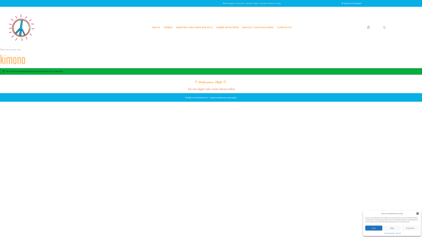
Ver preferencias (410, 228)
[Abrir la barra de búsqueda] (384, 27)
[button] (418, 213)
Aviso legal (398, 233)
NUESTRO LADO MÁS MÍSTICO (194, 27)
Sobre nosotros (227, 27)
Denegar (392, 228)
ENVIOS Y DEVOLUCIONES (258, 27)
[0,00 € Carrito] (368, 27)
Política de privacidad (389, 233)
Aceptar (374, 228)
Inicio (156, 27)
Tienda (168, 27)
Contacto (284, 27)
